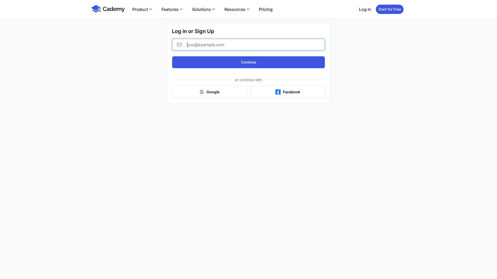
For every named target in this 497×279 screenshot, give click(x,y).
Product (140, 9)
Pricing (266, 9)
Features (170, 9)
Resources (234, 9)
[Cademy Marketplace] (108, 11)
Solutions (201, 9)
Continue (248, 62)
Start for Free (389, 9)
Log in (365, 9)
